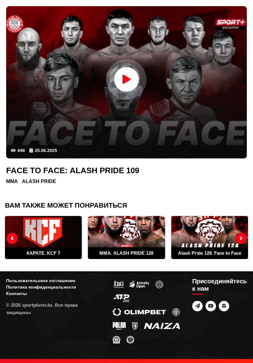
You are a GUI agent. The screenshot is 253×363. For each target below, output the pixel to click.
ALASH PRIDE (39, 181)
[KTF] (159, 283)
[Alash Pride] (130, 339)
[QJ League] (135, 325)
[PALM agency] (119, 325)
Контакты (16, 293)
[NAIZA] (162, 325)
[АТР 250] (121, 297)
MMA (12, 181)
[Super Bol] (176, 311)
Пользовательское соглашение (40, 280)
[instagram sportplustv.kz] (224, 306)
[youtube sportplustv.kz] (210, 306)
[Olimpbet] (139, 311)
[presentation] (12, 238)
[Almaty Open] (139, 283)
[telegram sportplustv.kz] (197, 306)
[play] (126, 79)
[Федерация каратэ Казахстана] (116, 339)
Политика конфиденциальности (41, 287)
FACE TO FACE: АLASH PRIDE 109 (72, 170)
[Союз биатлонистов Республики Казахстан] (118, 283)
